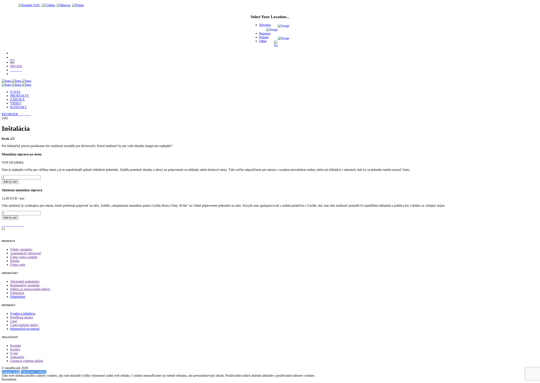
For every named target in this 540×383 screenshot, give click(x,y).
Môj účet (16, 66)
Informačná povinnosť (25, 328)
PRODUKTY (19, 95)
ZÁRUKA (17, 99)
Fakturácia (17, 293)
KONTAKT (18, 107)
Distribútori (17, 296)
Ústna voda (17, 264)
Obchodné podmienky (25, 281)
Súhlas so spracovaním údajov (30, 289)
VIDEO (15, 103)
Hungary (265, 33)
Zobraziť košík (11, 372)
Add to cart (10, 181)
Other (263, 41)
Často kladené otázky (24, 325)
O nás (14, 353)
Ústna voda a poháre (24, 257)
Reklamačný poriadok (24, 285)
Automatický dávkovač (25, 253)
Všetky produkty (21, 249)
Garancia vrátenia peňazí (26, 361)
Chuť (13, 321)
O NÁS (15, 92)
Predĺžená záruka (21, 317)
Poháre (14, 261)
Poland (263, 37)
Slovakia (265, 25)
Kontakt (15, 345)
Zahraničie (17, 357)
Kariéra (15, 349)
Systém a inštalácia (22, 313)
